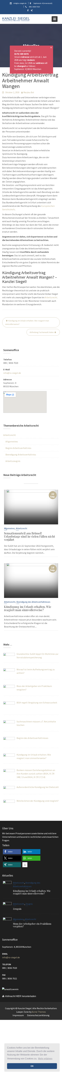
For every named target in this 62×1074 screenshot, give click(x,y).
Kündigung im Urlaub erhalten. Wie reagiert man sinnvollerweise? (27, 322)
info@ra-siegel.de (12, 372)
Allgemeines (11, 441)
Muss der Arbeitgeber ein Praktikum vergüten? (32, 925)
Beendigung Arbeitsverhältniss (20, 454)
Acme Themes (39, 1011)
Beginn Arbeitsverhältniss (18, 448)
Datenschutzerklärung (38, 1015)
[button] (12, 851)
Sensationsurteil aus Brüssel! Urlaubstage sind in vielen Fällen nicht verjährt (29, 536)
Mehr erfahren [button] (45, 1058)
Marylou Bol (28, 92)
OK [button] (32, 1066)
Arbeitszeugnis (12, 461)
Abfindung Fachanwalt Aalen (42, 332)
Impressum (18, 1015)
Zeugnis (29, 904)
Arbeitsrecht (51, 297)
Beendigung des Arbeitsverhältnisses (33, 602)
